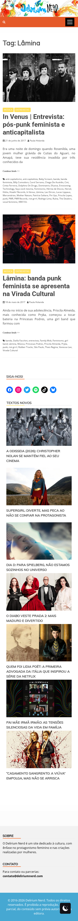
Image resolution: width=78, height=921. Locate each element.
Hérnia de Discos (55, 188)
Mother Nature (24, 195)
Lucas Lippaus (63, 192)
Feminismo (39, 188)
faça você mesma (24, 188)
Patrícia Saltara (40, 195)
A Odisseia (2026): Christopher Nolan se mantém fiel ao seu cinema (33, 456)
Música (21, 343)
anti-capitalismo (14, 179)
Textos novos (19, 403)
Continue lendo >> (11, 171)
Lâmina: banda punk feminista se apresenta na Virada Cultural (36, 286)
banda (56, 179)
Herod (68, 188)
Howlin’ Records (17, 192)
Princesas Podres (34, 343)
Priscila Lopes (65, 195)
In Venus (30, 192)
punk (5, 198)
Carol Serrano (37, 182)
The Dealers (65, 198)
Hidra (5, 192)
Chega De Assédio (54, 182)
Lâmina (40, 192)
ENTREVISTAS (22, 109)
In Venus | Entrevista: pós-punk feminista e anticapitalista (34, 124)
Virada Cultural (10, 350)
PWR (11, 198)
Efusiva (54, 185)
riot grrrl (33, 198)
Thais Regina (51, 347)
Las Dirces (50, 192)
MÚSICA (8, 109)
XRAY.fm (23, 201)
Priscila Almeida (52, 343)
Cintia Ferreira (10, 185)
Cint (67, 182)
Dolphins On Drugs (27, 185)
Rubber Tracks (25, 347)
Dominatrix (44, 185)
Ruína (55, 198)
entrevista (34, 340)
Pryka (64, 343)
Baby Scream (45, 179)
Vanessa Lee (65, 347)
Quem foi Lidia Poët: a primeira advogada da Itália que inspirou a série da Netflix (38, 671)
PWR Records (21, 198)
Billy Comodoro (21, 182)
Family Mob (46, 340)
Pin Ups (53, 195)
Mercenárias (9, 195)
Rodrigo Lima (45, 198)
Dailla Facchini (20, 340)
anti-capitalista (30, 179)
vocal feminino (10, 201)
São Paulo (39, 347)
